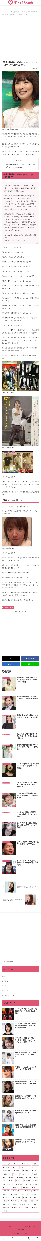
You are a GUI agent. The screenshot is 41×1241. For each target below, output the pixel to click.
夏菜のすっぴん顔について (15, 167)
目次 (17, 160)
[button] (37, 961)
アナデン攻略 (20, 1229)
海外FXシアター (30, 1226)
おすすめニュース (8, 607)
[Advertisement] (20, 37)
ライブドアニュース (18, 240)
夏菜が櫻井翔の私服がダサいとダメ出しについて (20, 164)
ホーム (11, 1226)
